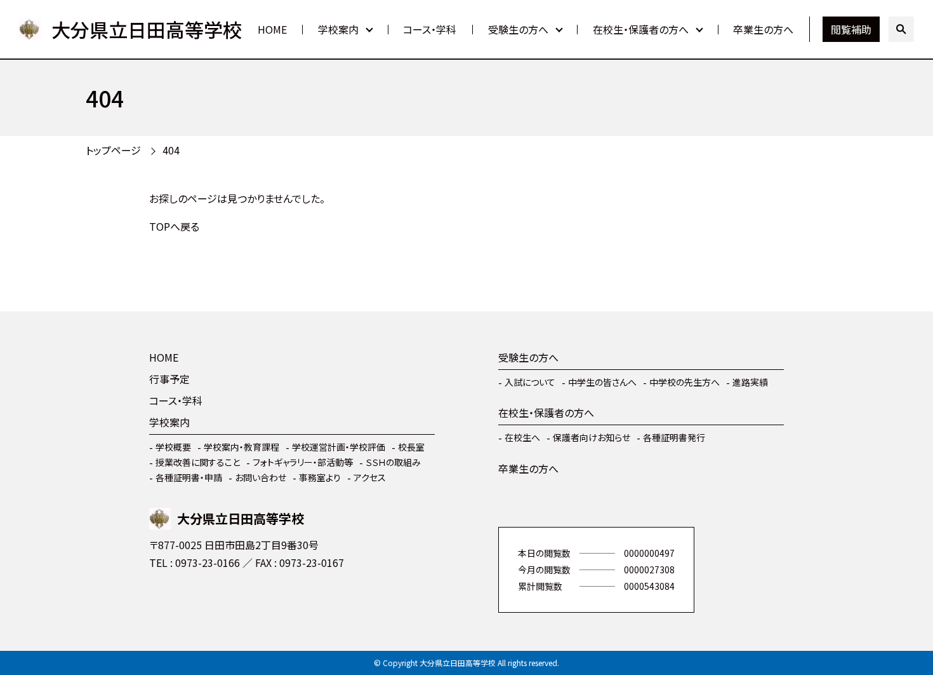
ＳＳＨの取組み (393, 462)
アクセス (370, 477)
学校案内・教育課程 (241, 446)
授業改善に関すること (198, 462)
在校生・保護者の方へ (641, 29)
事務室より (320, 477)
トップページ (113, 150)
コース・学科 (429, 29)
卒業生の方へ (763, 29)
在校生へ (522, 437)
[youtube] (162, 600)
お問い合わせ (260, 477)
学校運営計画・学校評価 (338, 446)
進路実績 (750, 382)
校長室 (411, 446)
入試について (530, 382)
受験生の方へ (518, 29)
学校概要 (173, 446)
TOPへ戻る (174, 226)
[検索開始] (901, 29)
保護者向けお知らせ (591, 437)
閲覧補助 (851, 29)
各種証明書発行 (674, 437)
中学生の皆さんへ (602, 382)
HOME (272, 29)
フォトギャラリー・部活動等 (303, 462)
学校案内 (338, 29)
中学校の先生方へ (684, 382)
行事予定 (169, 378)
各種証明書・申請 (189, 477)
